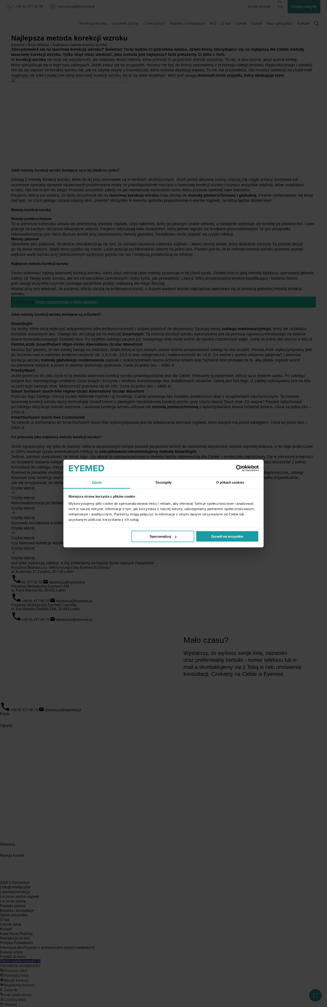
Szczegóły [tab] (163, 482)
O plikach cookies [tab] (230, 482)
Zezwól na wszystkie (227, 536)
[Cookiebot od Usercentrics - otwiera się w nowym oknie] (239, 468)
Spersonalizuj (160, 536)
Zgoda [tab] (97, 482)
